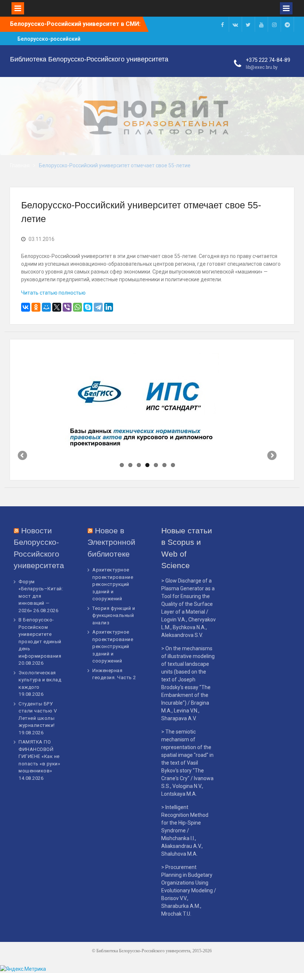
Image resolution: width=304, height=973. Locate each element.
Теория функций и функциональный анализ (113, 615)
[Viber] (67, 307)
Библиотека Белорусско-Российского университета (89, 59)
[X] (56, 307)
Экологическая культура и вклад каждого (40, 680)
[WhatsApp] (77, 307)
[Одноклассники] (36, 307)
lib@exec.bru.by (262, 67)
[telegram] (287, 24)
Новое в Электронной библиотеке (111, 542)
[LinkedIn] (108, 307)
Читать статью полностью (53, 293)
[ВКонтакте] (25, 307)
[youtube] (261, 24)
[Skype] (87, 307)
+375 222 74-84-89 (268, 60)
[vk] (235, 24)
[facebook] (222, 24)
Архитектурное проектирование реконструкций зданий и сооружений (112, 584)
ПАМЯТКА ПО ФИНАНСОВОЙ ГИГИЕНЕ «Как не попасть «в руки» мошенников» (39, 756)
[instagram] (274, 24)
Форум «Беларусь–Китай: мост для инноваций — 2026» (41, 596)
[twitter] (248, 24)
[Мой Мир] (46, 307)
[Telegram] (98, 307)
